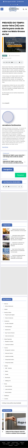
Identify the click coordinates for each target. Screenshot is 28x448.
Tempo (4, 55)
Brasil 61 (7, 103)
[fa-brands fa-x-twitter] (12, 4)
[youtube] (17, 4)
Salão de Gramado (9, 336)
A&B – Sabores (8, 368)
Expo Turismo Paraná (9, 332)
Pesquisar (20, 175)
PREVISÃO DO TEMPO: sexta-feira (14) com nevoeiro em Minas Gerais (13, 162)
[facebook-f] (10, 4)
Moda (5, 383)
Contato (6, 398)
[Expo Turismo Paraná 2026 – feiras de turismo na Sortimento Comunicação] (7, 252)
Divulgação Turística (9, 350)
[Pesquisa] (24, 9)
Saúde (6, 374)
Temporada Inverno (9, 359)
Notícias (6, 303)
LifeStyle (6, 365)
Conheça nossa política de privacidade (11, 403)
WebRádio (6, 395)
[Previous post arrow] (24, 155)
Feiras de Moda (8, 386)
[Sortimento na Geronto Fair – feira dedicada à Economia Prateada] (7, 246)
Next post (5, 159)
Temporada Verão (9, 362)
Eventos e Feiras (7, 312)
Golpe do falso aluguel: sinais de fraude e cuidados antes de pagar (13, 432)
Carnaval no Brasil (9, 344)
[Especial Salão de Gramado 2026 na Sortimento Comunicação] (7, 232)
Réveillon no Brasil (9, 341)
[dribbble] (14, 4)
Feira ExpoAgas (8, 326)
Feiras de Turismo (9, 353)
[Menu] (2, 9)
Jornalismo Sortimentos (15, 55)
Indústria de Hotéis (9, 356)
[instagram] (15, 4)
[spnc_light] (26, 9)
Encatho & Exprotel (9, 323)
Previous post (6, 153)
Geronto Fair (7, 329)
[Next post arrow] (24, 162)
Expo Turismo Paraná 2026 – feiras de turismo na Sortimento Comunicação (18, 250)
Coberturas (6, 321)
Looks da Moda (8, 389)
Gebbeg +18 (7, 380)
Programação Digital (9, 314)
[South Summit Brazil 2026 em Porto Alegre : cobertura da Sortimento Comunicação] (7, 258)
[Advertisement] (14, 206)
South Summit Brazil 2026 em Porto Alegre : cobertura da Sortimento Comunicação (18, 257)
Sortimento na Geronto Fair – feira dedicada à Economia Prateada (18, 244)
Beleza (6, 371)
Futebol (5, 309)
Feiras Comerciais (9, 318)
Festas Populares (8, 339)
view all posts (5, 147)
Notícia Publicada (9, 306)
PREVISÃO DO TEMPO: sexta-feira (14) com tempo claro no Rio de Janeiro (13, 155)
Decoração (7, 377)
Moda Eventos (8, 392)
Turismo (6, 347)
